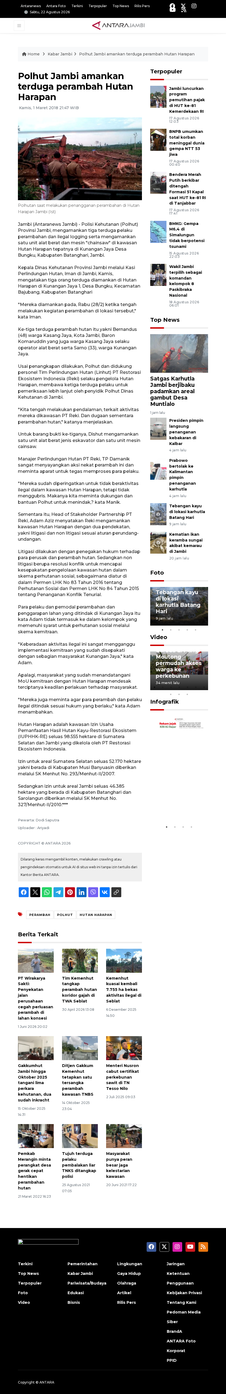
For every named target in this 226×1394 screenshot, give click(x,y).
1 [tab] (162, 629)
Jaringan (176, 1263)
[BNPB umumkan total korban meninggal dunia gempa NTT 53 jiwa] (158, 139)
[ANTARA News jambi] (118, 25)
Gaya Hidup (129, 1273)
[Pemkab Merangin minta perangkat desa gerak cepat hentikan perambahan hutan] (36, 1135)
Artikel (124, 1292)
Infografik (164, 701)
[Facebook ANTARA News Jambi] (172, 6)
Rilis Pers (142, 6)
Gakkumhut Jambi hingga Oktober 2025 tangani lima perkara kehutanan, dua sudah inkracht (34, 1083)
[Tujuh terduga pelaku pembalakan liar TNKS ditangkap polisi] (80, 1135)
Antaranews (31, 6)
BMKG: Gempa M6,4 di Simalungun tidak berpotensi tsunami (187, 235)
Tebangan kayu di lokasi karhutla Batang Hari (187, 511)
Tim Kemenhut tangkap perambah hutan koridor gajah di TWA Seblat (79, 990)
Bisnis (74, 1302)
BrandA (174, 1331)
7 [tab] (204, 687)
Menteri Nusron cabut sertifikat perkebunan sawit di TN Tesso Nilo (122, 1077)
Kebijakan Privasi (184, 1292)
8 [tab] (171, 694)
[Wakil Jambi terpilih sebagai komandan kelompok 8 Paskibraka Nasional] (158, 274)
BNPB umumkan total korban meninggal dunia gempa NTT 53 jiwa (187, 143)
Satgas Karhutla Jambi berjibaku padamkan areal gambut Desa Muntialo (172, 391)
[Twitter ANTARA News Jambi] (183, 6)
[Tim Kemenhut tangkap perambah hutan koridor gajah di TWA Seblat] (80, 960)
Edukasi (76, 1292)
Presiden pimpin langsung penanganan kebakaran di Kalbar (186, 432)
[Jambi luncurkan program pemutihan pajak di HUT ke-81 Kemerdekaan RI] (158, 96)
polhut (65, 915)
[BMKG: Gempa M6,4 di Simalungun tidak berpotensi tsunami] (158, 231)
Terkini (77, 6)
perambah (39, 915)
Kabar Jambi (60, 54)
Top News (120, 6)
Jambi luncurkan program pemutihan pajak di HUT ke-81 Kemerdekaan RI (187, 100)
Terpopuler (97, 6)
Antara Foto (56, 6)
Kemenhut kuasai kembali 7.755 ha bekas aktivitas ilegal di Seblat (123, 990)
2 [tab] (171, 629)
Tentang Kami (181, 1302)
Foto (157, 572)
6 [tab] (195, 687)
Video (158, 637)
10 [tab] (187, 694)
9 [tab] (179, 694)
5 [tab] (195, 629)
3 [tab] (179, 629)
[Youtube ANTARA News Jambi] (173, 9)
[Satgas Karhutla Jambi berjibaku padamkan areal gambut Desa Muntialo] (179, 353)
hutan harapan (96, 915)
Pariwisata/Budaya (87, 1283)
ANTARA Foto (181, 1341)
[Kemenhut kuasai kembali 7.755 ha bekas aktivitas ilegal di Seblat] (124, 960)
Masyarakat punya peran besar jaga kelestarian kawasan (119, 1165)
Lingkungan (129, 1263)
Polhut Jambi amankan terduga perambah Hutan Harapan (137, 54)
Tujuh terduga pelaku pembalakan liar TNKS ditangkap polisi (79, 1165)
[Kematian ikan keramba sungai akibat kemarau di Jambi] (158, 542)
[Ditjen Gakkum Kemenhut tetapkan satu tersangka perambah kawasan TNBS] (80, 1047)
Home (33, 54)
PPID (172, 1360)
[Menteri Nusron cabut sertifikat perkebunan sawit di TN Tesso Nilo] (124, 1047)
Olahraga (126, 1283)
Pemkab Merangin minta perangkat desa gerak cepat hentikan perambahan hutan (34, 1171)
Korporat (176, 1350)
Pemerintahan (83, 1263)
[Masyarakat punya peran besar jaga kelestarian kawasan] (124, 1135)
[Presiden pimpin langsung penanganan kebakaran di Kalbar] (158, 428)
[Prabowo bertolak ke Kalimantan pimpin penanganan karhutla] (158, 468)
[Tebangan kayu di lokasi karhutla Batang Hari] (158, 513)
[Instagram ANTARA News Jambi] (194, 6)
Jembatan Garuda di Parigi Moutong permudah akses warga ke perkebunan (179, 660)
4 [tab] (187, 629)
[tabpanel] (179, 606)
